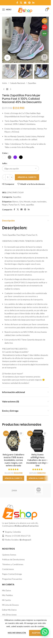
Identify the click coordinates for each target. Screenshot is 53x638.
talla (4, 163)
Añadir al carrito (27, 177)
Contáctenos (8, 569)
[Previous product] (4, 89)
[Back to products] (7, 89)
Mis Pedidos (7, 595)
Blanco (15, 201)
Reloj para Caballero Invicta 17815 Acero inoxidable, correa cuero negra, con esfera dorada (13, 460)
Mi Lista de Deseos (10, 605)
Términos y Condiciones (12, 564)
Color (4, 153)
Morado (27, 201)
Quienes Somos (9, 554)
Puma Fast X (13, 204)
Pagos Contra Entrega (12, 574)
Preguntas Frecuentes (12, 579)
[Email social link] (25, 3)
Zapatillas (32, 83)
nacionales (41, 201)
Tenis (22, 204)
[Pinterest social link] (29, 3)
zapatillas (30, 204)
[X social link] (21, 3)
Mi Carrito (6, 600)
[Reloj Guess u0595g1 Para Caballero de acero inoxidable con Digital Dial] (37, 441)
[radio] (4, 157)
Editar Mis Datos (9, 610)
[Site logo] (25, 9)
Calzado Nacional (17, 83)
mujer (33, 201)
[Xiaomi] (39, 491)
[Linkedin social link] (33, 3)
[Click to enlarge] (7, 58)
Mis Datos (6, 590)
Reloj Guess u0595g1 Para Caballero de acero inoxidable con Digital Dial (37, 460)
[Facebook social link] (17, 3)
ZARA (14, 490)
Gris (21, 201)
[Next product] (10, 89)
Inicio (4, 83)
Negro (5, 204)
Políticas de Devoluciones (13, 559)
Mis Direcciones (9, 614)
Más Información (17, 633)
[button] (5, 40)
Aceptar (36, 633)
